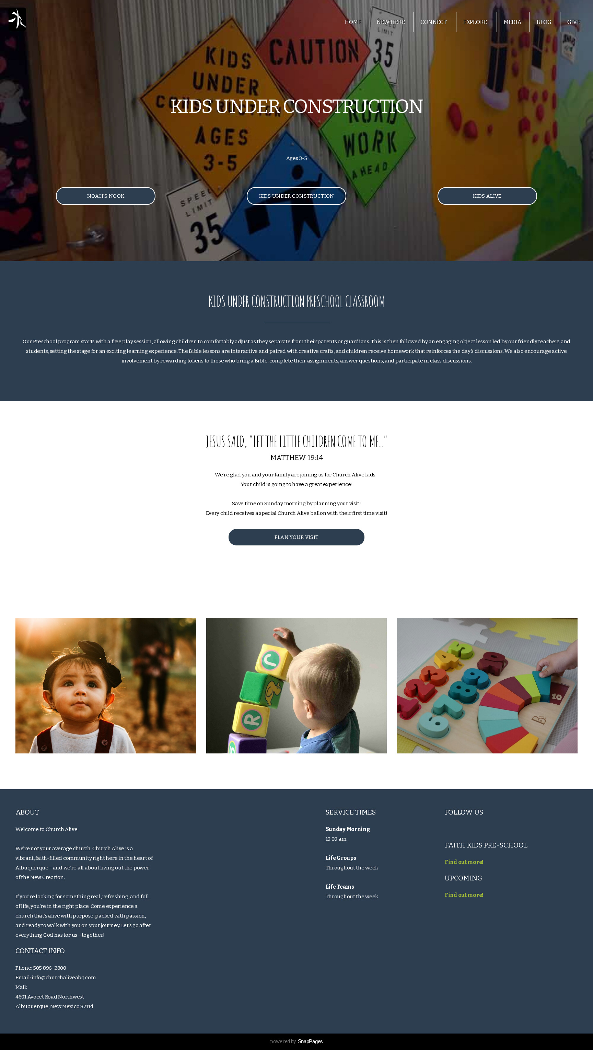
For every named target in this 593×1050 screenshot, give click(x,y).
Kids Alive (487, 196)
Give (573, 22)
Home (353, 22)
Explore (475, 22)
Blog (544, 22)
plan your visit (297, 537)
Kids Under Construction (296, 196)
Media (513, 22)
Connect (434, 22)
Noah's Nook (105, 196)
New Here (391, 22)
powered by (296, 1042)
